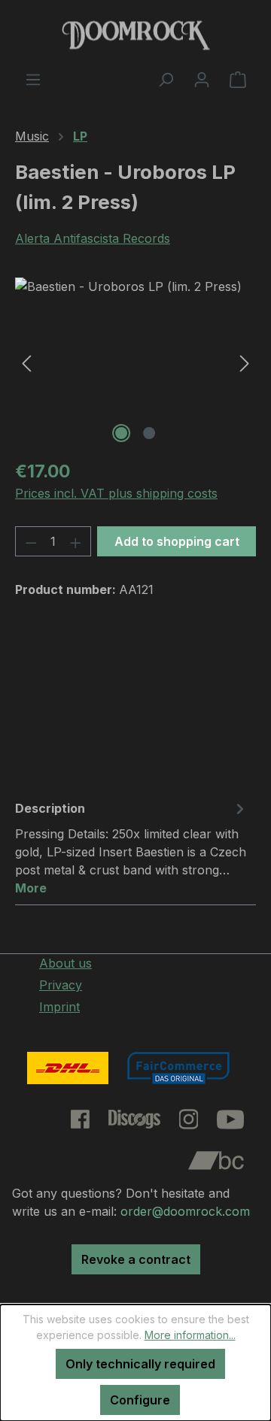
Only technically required (140, 1363)
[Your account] (202, 79)
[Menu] (33, 79)
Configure (140, 1399)
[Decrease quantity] (31, 541)
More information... (190, 1335)
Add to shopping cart (176, 541)
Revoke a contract (135, 1259)
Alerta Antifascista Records (92, 238)
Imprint (59, 1006)
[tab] (131, 847)
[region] (135, 362)
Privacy (60, 984)
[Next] (244, 362)
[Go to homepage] (135, 35)
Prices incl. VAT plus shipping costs (116, 493)
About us (65, 963)
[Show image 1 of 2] (121, 433)
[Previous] (26, 362)
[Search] (166, 79)
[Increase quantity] (76, 541)
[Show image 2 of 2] (149, 433)
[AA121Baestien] (135, 362)
